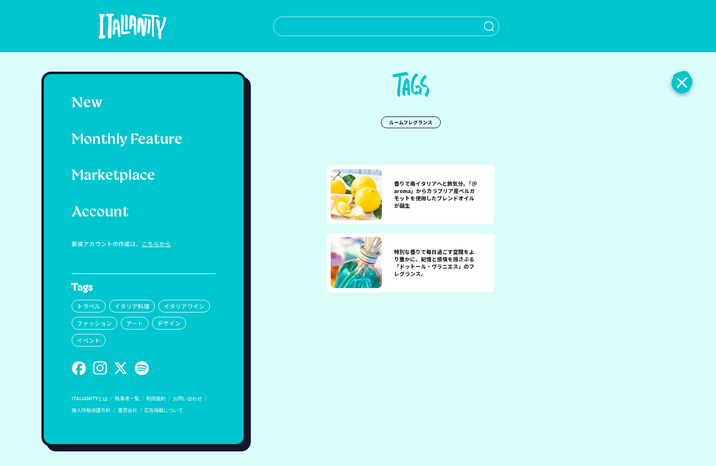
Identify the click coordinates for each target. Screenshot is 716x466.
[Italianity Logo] (132, 26)
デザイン (169, 323)
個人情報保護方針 (91, 410)
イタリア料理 (132, 306)
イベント (88, 340)
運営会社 (127, 410)
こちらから (156, 243)
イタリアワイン (184, 306)
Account (100, 212)
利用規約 (156, 399)
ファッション (94, 323)
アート (134, 323)
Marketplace (113, 176)
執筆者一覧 (127, 399)
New (87, 103)
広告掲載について (163, 410)
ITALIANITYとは (90, 399)
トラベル (88, 306)
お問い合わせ (187, 399)
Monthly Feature (127, 140)
